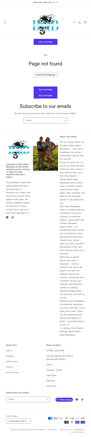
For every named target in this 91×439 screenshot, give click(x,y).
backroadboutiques (23, 429)
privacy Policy (12, 372)
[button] (5, 22)
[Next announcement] (86, 2)
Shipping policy (79, 429)
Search (9, 351)
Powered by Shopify (38, 429)
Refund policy (12, 361)
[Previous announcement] (4, 2)
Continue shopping (45, 75)
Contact (9, 367)
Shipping (10, 356)
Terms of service (66, 429)
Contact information (78, 432)
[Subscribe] (64, 120)
